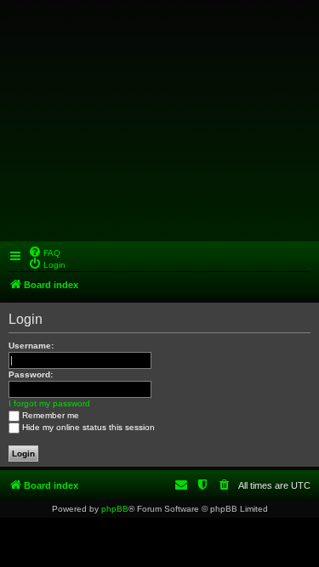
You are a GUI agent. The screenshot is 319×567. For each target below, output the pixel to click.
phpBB (114, 508)
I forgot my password (49, 403)
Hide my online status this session (88, 427)
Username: (31, 345)
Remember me (50, 415)
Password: (31, 374)
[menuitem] (44, 252)
